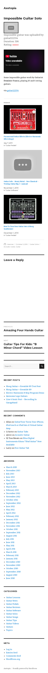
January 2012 (12, 519)
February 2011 (12, 555)
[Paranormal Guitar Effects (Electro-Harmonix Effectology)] (23, 119)
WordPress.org (13, 659)
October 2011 (12, 529)
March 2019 (11, 467)
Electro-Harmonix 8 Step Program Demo (25, 393)
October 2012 (12, 500)
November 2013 (13, 470)
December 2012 (13, 493)
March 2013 (11, 487)
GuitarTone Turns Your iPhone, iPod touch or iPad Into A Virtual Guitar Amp (25, 425)
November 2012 (13, 496)
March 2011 (11, 552)
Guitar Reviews (13, 607)
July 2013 (10, 474)
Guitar (18, 247)
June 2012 (10, 506)
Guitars (9, 627)
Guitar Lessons (13, 597)
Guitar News (12, 601)
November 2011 (13, 526)
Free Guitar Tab (22, 448)
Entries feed (11, 652)
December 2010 (13, 562)
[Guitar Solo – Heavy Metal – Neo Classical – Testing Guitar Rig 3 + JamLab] (23, 164)
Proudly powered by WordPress (25, 669)
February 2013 (12, 490)
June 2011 (10, 542)
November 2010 (13, 565)
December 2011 (13, 523)
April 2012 (10, 513)
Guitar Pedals (12, 604)
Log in (9, 649)
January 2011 (11, 558)
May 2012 (10, 509)
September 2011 (13, 532)
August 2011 (11, 536)
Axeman (10, 244)
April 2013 (10, 483)
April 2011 (10, 549)
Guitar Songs (12, 617)
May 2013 (10, 480)
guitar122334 (13, 90)
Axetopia (10, 8)
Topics (9, 630)
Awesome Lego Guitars (16, 396)
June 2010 (10, 578)
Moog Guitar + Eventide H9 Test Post (23, 386)
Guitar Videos (12, 623)
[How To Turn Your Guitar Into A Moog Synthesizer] (23, 209)
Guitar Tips (11, 620)
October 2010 (12, 568)
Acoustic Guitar (9, 247)
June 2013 (10, 477)
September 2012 (13, 503)
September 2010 (13, 572)
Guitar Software (13, 610)
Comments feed (13, 656)
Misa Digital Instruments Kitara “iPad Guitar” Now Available (24, 441)
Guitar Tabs (22, 431)
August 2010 (11, 575)
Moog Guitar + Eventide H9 (18, 389)
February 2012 (12, 516)
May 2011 (10, 545)
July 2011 (10, 539)
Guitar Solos (34, 244)
